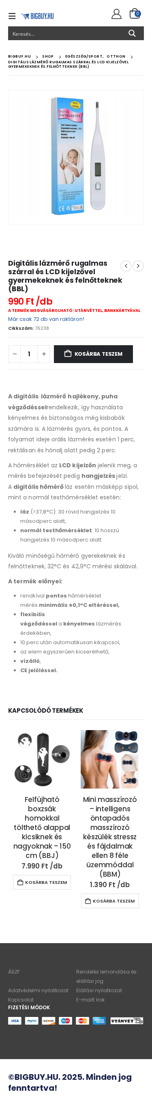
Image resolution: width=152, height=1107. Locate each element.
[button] (14, 16)
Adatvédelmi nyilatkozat (38, 990)
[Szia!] (115, 14)
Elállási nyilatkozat (99, 990)
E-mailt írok (90, 999)
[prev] (126, 266)
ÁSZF (14, 971)
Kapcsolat (21, 999)
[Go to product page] (42, 759)
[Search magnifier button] (132, 33)
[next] (138, 266)
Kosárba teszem (98, 354)
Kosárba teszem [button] (46, 882)
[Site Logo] (37, 16)
